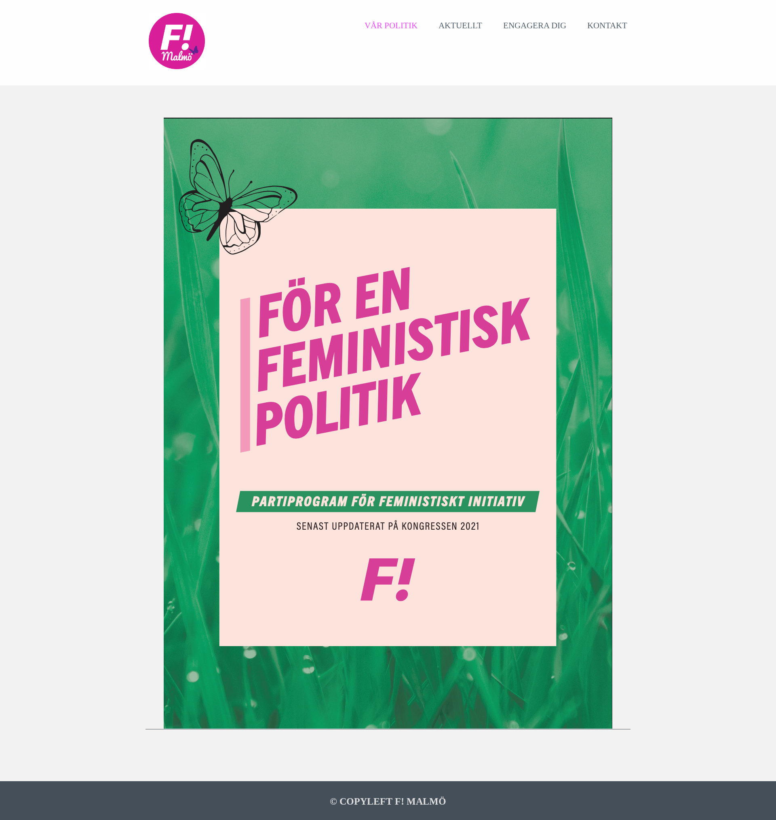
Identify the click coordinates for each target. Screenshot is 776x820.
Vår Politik (391, 25)
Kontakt (607, 25)
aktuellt (460, 25)
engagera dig (534, 25)
